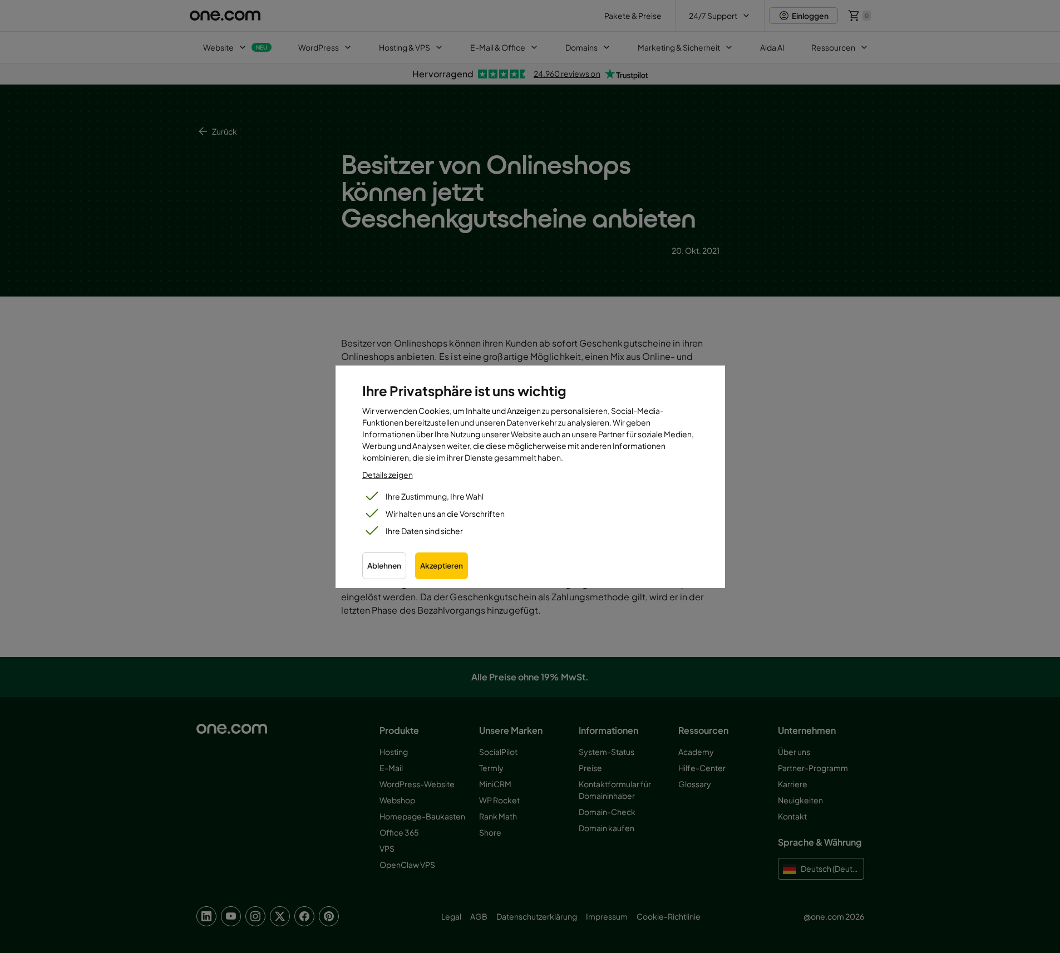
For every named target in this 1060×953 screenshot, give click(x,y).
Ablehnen (384, 565)
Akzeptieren (441, 565)
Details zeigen (387, 475)
